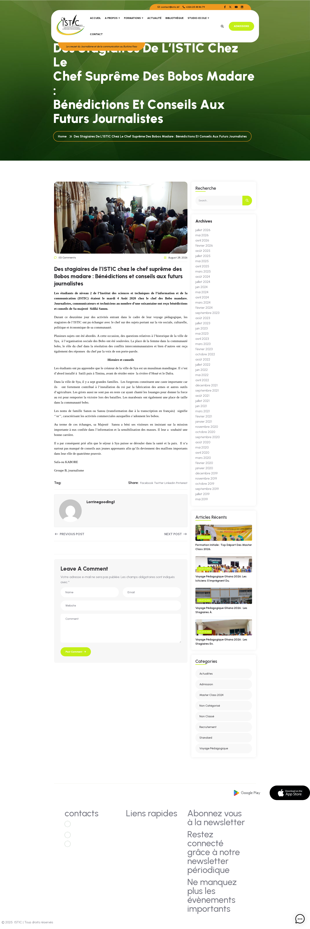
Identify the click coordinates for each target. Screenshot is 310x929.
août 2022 (202, 359)
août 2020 (202, 442)
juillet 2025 (202, 256)
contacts (135, 823)
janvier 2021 (203, 421)
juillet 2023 (202, 323)
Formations (132, 18)
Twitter (159, 483)
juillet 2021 (202, 401)
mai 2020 (202, 447)
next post (173, 534)
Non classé (206, 716)
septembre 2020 (207, 437)
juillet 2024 (202, 282)
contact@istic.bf (169, 7)
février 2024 (204, 308)
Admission (206, 684)
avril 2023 (202, 339)
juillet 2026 (202, 230)
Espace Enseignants (142, 853)
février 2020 (204, 463)
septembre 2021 (207, 390)
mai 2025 (202, 261)
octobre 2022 (205, 354)
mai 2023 (201, 333)
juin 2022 (201, 370)
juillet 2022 (202, 364)
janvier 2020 (204, 468)
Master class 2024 (211, 695)
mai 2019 (201, 499)
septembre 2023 (207, 313)
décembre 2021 (206, 385)
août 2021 (202, 396)
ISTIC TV (164, 835)
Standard (205, 737)
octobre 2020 (205, 432)
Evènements (137, 841)
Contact (96, 34)
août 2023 (202, 318)
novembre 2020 (206, 427)
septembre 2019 (207, 489)
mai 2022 (202, 375)
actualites (206, 673)
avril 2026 (202, 240)
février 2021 (203, 416)
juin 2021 (201, 406)
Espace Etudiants (169, 847)
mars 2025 (203, 271)
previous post (71, 534)
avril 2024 (202, 297)
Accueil (95, 18)
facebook (146, 483)
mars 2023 (203, 344)
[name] (225, 7)
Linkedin (169, 483)
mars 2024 (203, 302)
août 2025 (202, 251)
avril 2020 (202, 452)
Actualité (154, 18)
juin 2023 (201, 328)
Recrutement (208, 727)
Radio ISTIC (166, 841)
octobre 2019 (204, 484)
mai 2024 (201, 292)
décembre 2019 (206, 473)
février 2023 (204, 349)
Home (63, 136)
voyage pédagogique (213, 748)
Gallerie (163, 829)
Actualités (136, 829)
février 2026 (204, 245)
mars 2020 (203, 458)
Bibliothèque (174, 18)
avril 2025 (202, 266)
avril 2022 (202, 380)
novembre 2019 (206, 478)
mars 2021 (202, 411)
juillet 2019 (202, 494)
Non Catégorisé (209, 705)
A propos (111, 18)
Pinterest (181, 483)
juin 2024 (201, 287)
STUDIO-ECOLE (197, 18)
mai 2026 (202, 235)
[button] (300, 919)
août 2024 (202, 277)
